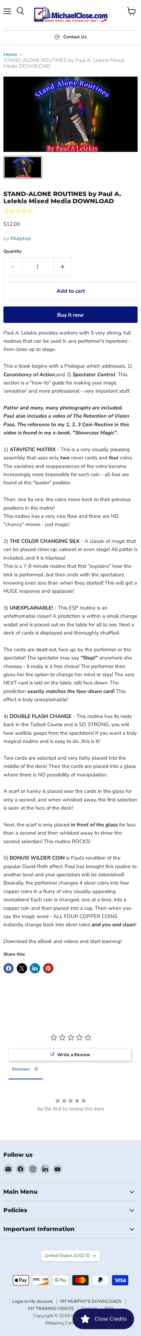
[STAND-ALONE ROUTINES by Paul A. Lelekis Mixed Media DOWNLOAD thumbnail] (23, 167)
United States (67, 1256)
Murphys (21, 238)
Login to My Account (32, 1301)
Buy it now (70, 315)
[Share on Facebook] (8, 968)
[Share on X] (22, 968)
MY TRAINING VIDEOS (51, 1309)
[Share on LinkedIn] (35, 968)
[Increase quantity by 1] (63, 267)
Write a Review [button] (73, 1054)
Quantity (12, 251)
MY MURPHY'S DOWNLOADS (90, 1301)
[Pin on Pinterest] (48, 968)
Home (10, 54)
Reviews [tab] (21, 1069)
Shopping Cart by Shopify (70, 1323)
